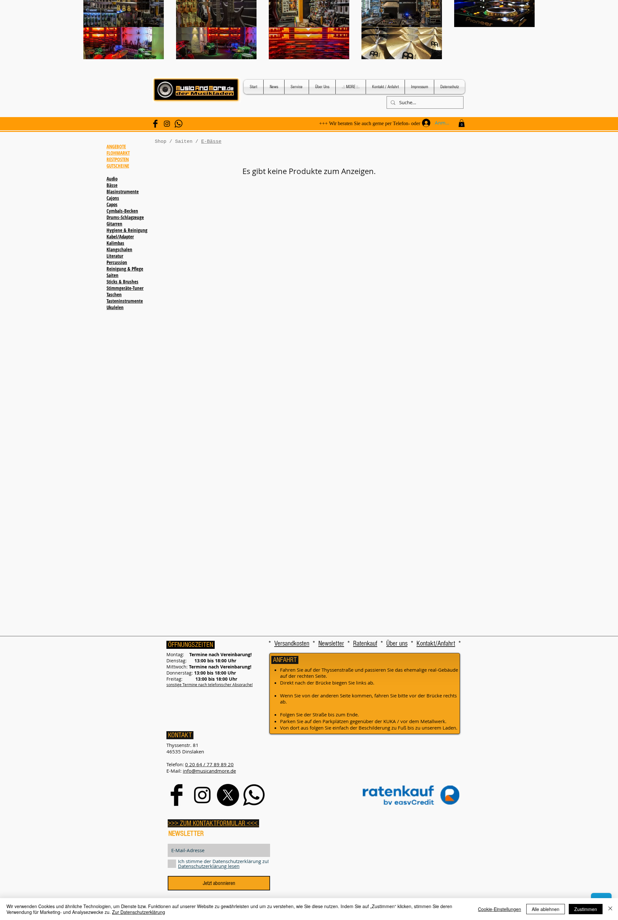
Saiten (183, 141)
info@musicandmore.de (209, 771)
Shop (160, 141)
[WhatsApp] (178, 124)
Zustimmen (585, 909)
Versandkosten (291, 643)
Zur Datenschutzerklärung (138, 912)
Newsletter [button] (331, 643)
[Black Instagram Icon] (167, 124)
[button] (461, 123)
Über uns (396, 643)
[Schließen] (610, 909)
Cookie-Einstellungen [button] (499, 909)
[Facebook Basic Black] (155, 124)
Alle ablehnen (545, 909)
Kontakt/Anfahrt (436, 643)
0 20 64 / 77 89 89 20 (209, 764)
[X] (228, 795)
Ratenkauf (365, 643)
